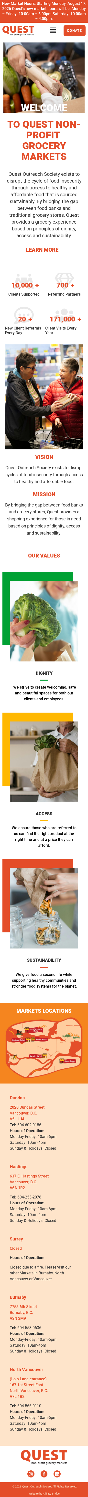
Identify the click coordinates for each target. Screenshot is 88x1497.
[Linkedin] (57, 1473)
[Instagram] (30, 1473)
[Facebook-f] (44, 1473)
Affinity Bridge (51, 1493)
